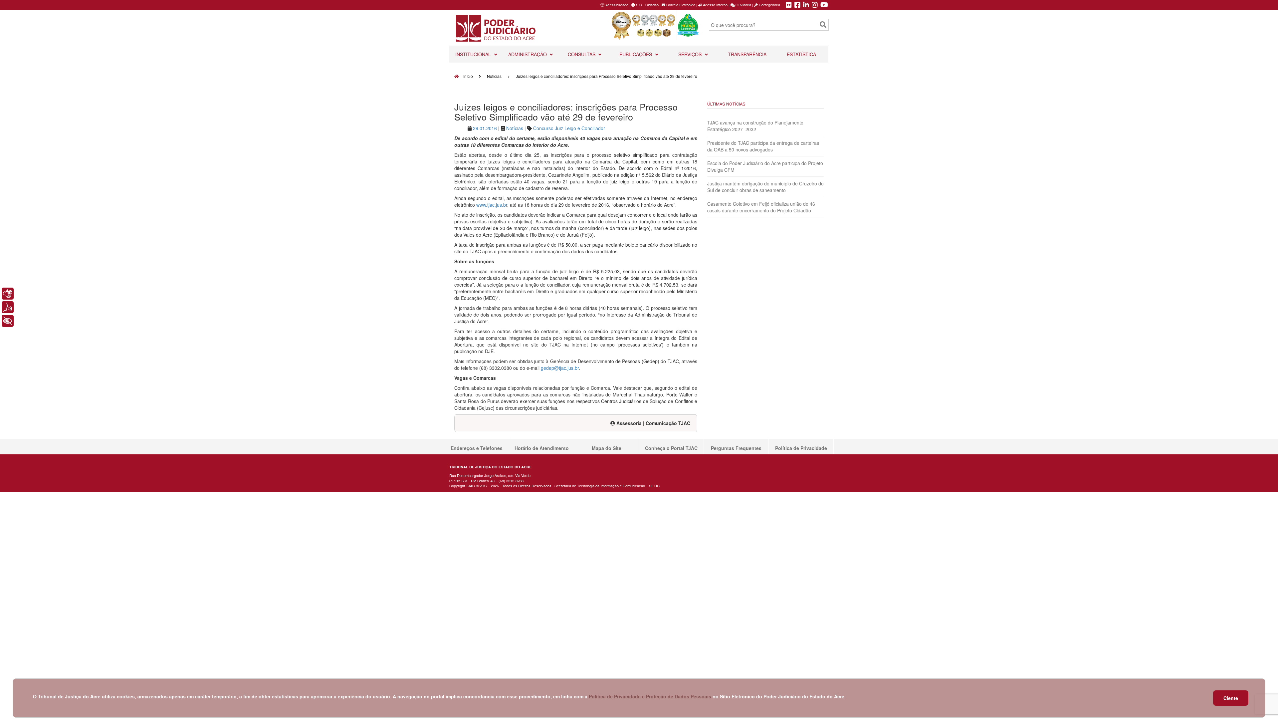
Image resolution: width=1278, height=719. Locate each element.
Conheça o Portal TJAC (671, 448)
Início (467, 76)
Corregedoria (769, 4)
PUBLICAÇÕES (636, 54)
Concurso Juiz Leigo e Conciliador (569, 128)
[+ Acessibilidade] (8, 321)
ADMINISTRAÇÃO (528, 54)
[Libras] (8, 294)
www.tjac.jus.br (491, 204)
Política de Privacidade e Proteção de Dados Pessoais (650, 696)
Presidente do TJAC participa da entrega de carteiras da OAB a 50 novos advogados (763, 146)
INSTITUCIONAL (473, 54)
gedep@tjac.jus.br (560, 367)
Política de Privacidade (801, 448)
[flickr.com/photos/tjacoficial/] (788, 5)
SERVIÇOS (690, 54)
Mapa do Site (606, 448)
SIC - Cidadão (647, 4)
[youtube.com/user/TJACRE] (824, 5)
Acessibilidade (616, 4)
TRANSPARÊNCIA (747, 54)
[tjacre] (806, 5)
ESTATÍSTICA (801, 54)
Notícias (494, 76)
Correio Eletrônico (680, 4)
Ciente (1230, 698)
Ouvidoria (743, 4)
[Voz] (8, 307)
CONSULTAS (582, 54)
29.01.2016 (485, 128)
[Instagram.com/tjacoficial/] (814, 5)
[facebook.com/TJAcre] (797, 5)
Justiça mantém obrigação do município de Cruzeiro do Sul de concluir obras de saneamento (765, 186)
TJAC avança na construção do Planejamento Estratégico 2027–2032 (755, 125)
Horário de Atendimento (542, 448)
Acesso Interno (715, 4)
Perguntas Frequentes (736, 448)
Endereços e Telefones (477, 448)
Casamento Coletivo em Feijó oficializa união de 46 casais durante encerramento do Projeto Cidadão (761, 207)
